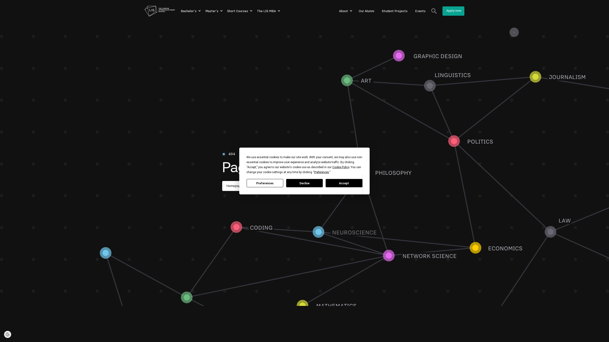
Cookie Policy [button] (340, 167)
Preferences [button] (321, 172)
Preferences (265, 183)
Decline (304, 183)
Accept (344, 183)
